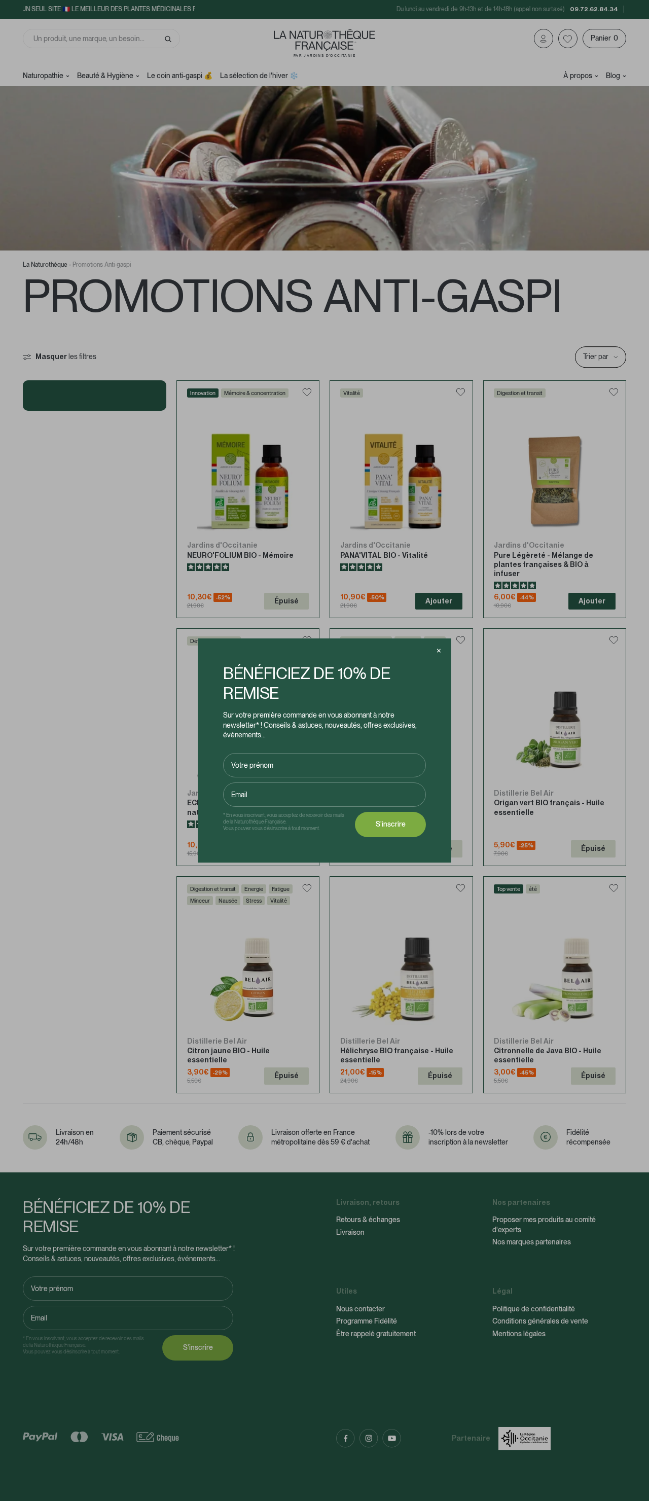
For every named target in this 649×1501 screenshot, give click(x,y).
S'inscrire (391, 824)
